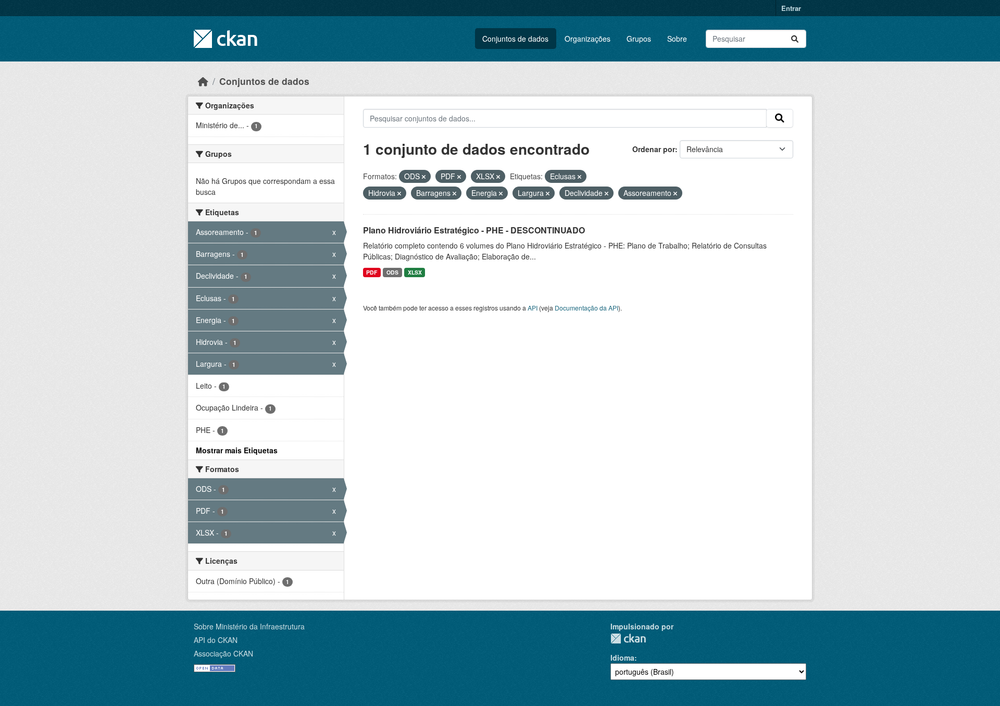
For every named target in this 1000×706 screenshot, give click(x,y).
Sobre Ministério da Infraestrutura (249, 626)
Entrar (791, 8)
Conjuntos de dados (515, 38)
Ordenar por (653, 149)
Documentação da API (586, 307)
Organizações (587, 38)
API (533, 307)
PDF (371, 272)
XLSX (415, 272)
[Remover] (424, 176)
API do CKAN (216, 640)
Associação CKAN (223, 653)
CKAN (628, 638)
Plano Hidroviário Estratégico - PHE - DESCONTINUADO (474, 230)
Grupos (639, 38)
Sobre (677, 38)
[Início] (203, 81)
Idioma (622, 657)
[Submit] (794, 39)
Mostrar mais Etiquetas (237, 450)
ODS (392, 272)
